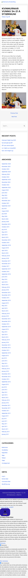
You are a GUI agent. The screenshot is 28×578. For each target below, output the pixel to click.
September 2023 (6, 179)
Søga (3, 455)
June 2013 (4, 360)
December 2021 (6, 200)
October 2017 (5, 266)
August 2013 (5, 355)
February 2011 (6, 431)
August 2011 (5, 416)
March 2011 (5, 429)
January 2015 (5, 316)
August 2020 (5, 211)
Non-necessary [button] (4, 561)
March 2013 (5, 366)
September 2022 (6, 187)
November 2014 (6, 321)
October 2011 (5, 410)
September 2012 (6, 381)
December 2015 (6, 292)
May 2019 (4, 232)
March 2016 (5, 284)
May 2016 (4, 279)
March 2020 (5, 219)
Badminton (5, 447)
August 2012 (5, 384)
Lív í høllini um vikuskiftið (9, 148)
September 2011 (6, 413)
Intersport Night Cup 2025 (9, 140)
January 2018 (5, 258)
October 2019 (5, 227)
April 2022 (4, 198)
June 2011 (4, 421)
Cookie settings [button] (4, 507)
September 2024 (6, 171)
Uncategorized (6, 463)
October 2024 (5, 169)
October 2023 (5, 177)
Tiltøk (3, 460)
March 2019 (5, 237)
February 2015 (6, 313)
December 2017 (6, 261)
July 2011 (4, 418)
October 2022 (5, 185)
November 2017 (6, 263)
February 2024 (6, 174)
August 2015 (5, 303)
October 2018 (5, 242)
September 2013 (6, 353)
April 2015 (4, 308)
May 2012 (4, 392)
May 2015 (4, 305)
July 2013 (4, 358)
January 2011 (5, 434)
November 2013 (6, 347)
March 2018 (5, 253)
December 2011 (6, 405)
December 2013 (6, 345)
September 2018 (6, 245)
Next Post (14, 116)
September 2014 (6, 326)
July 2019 (4, 229)
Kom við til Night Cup (7, 150)
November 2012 (6, 376)
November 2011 (6, 408)
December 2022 (6, 182)
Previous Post (14, 113)
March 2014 (5, 337)
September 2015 (6, 300)
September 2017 (6, 269)
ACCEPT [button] (11, 507)
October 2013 (5, 350)
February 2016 (6, 287)
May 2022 (4, 195)
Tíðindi (3, 17)
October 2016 (5, 271)
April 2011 (4, 426)
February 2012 (6, 400)
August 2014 (5, 329)
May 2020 (4, 216)
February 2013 (6, 368)
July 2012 (4, 387)
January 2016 (5, 290)
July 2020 (4, 213)
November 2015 (6, 295)
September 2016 (6, 274)
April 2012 (4, 395)
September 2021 (6, 206)
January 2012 (5, 402)
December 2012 (6, 374)
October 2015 (5, 297)
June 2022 (4, 192)
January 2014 (5, 342)
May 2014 (4, 332)
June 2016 (4, 276)
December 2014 (6, 318)
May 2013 (4, 363)
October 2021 (5, 203)
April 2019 (4, 234)
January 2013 (5, 371)
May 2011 (4, 423)
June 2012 (4, 389)
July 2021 (4, 208)
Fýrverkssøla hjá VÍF (7, 143)
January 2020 (5, 221)
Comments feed (6, 481)
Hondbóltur (5, 450)
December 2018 (6, 240)
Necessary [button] (2, 543)
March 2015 (5, 311)
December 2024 (6, 166)
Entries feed (5, 479)
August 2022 (5, 190)
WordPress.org (6, 484)
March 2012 (5, 397)
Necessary (4, 545)
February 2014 (6, 339)
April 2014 (4, 334)
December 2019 (6, 224)
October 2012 (5, 379)
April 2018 (4, 250)
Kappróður (5, 452)
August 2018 (5, 248)
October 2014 (5, 324)
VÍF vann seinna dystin (8, 145)
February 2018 (6, 255)
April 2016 (4, 282)
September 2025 (6, 164)
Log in (3, 476)
